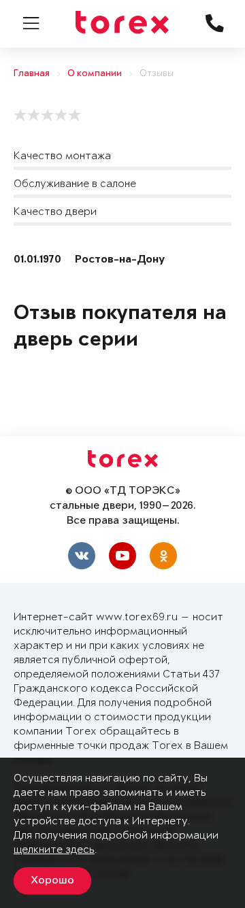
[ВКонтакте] (81, 555)
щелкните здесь (54, 850)
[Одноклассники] (163, 555)
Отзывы (157, 74)
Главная (32, 74)
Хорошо (52, 881)
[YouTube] (122, 555)
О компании (94, 74)
